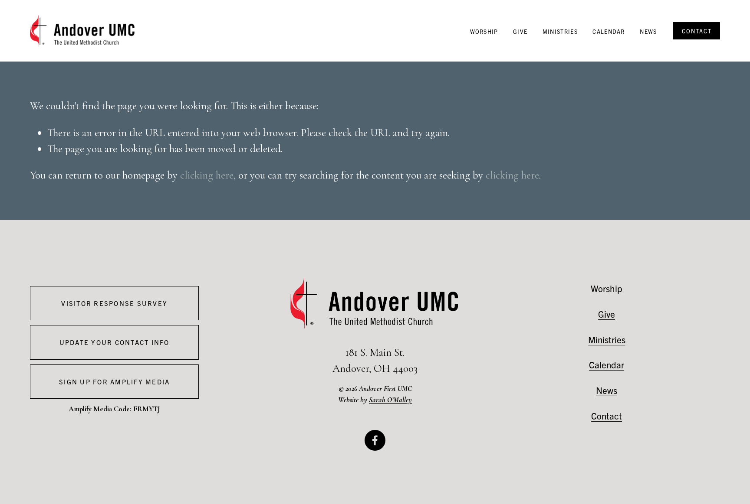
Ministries (560, 31)
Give (520, 31)
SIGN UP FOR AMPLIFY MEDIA (114, 381)
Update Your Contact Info (114, 342)
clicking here (207, 175)
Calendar (608, 31)
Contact (606, 415)
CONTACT (697, 31)
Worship (484, 31)
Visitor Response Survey (114, 303)
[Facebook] (375, 440)
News (648, 31)
